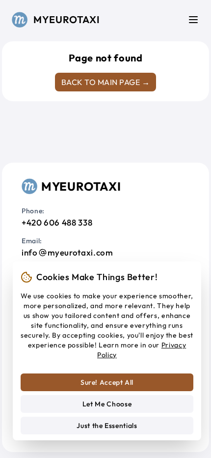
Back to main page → (105, 82)
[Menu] (193, 20)
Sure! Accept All (106, 382)
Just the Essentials (107, 425)
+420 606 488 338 (57, 222)
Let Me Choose (107, 404)
